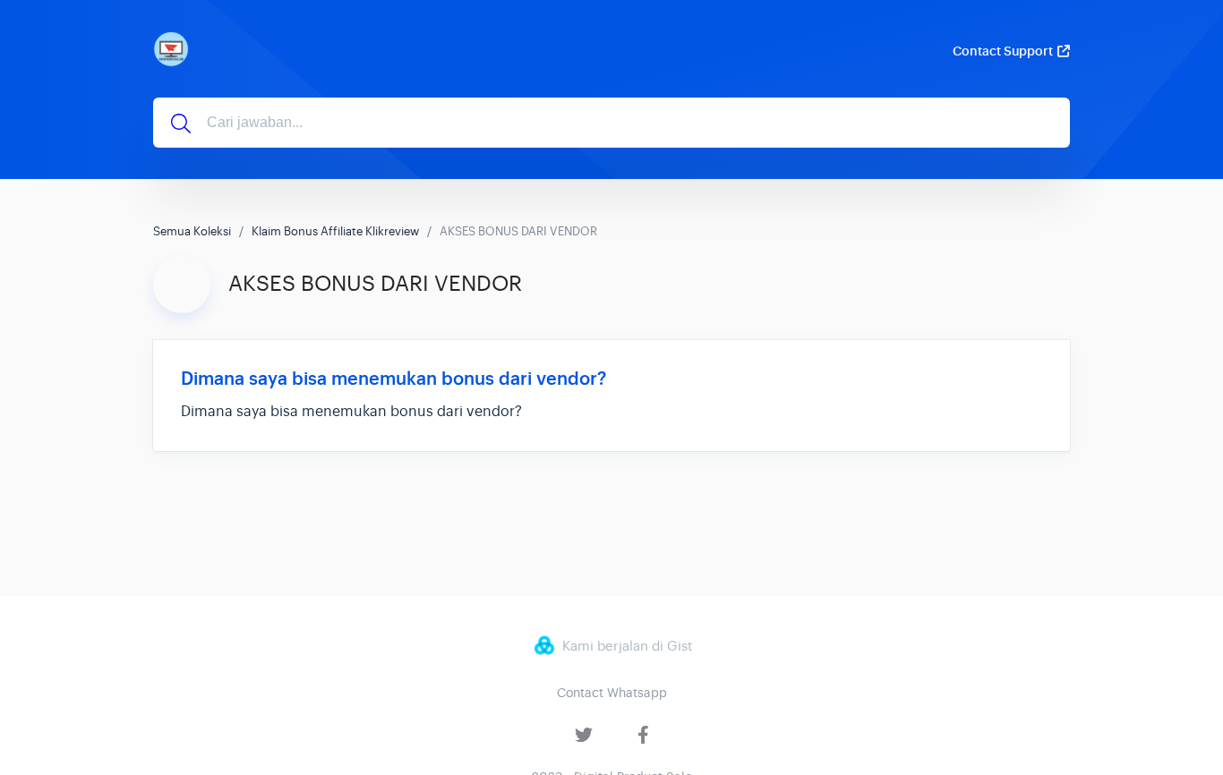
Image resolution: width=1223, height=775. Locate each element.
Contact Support (1003, 51)
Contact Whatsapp (612, 693)
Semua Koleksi (192, 231)
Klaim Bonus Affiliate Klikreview (335, 231)
